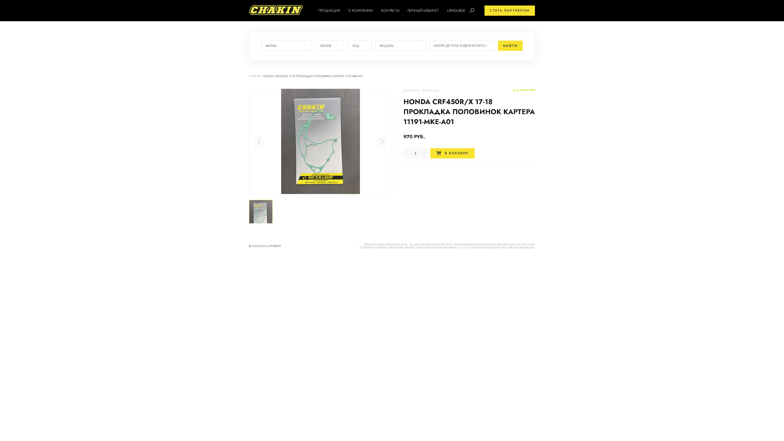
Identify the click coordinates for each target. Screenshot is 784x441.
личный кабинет (423, 10)
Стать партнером (510, 10)
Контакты (390, 10)
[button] (382, 141)
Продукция (329, 10)
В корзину (456, 153)
